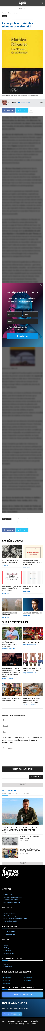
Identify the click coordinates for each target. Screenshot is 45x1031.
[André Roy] (4, 102)
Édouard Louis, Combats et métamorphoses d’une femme (11, 588)
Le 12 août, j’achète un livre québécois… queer (30, 850)
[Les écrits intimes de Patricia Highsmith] (12, 551)
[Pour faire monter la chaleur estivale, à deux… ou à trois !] (33, 689)
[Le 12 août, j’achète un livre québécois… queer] (10, 853)
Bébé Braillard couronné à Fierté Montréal (9, 644)
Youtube (8, 983)
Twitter (28, 980)
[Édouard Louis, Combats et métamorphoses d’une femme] (12, 577)
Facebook (8, 977)
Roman (21, 522)
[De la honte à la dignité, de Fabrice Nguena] (12, 689)
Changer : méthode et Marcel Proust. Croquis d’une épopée (32, 562)
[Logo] (22, 3)
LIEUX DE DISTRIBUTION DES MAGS (18, 987)
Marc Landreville (8, 678)
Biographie (16, 519)
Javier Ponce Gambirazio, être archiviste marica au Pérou (20, 828)
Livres (15, 13)
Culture (10, 13)
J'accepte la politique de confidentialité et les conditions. (21, 328)
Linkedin (7, 980)
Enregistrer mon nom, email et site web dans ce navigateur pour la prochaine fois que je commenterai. (22, 739)
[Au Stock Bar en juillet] (33, 633)
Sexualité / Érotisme (31, 522)
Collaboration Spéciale (9, 833)
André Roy (13, 102)
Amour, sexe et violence (32, 613)
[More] (31, 110)
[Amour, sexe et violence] (33, 604)
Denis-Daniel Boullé (9, 703)
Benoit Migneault (8, 648)
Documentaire (26, 519)
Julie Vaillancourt (29, 705)
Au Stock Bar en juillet (32, 642)
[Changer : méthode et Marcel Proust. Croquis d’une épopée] (33, 551)
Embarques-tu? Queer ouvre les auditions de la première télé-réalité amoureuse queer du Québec (12, 672)
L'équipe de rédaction (30, 644)
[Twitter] (24, 980)
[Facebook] (3, 977)
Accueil (4, 13)
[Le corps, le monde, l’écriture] (12, 604)
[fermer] (41, 285)
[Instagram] (24, 977)
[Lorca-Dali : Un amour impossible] (10, 840)
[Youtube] (3, 983)
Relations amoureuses (10, 522)
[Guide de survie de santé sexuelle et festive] (33, 659)
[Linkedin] (3, 980)
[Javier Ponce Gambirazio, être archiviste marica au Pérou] (22, 811)
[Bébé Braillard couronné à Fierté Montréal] (12, 633)
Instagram (29, 977)
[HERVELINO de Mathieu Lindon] (33, 577)
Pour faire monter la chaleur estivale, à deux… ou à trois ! (31, 700)
